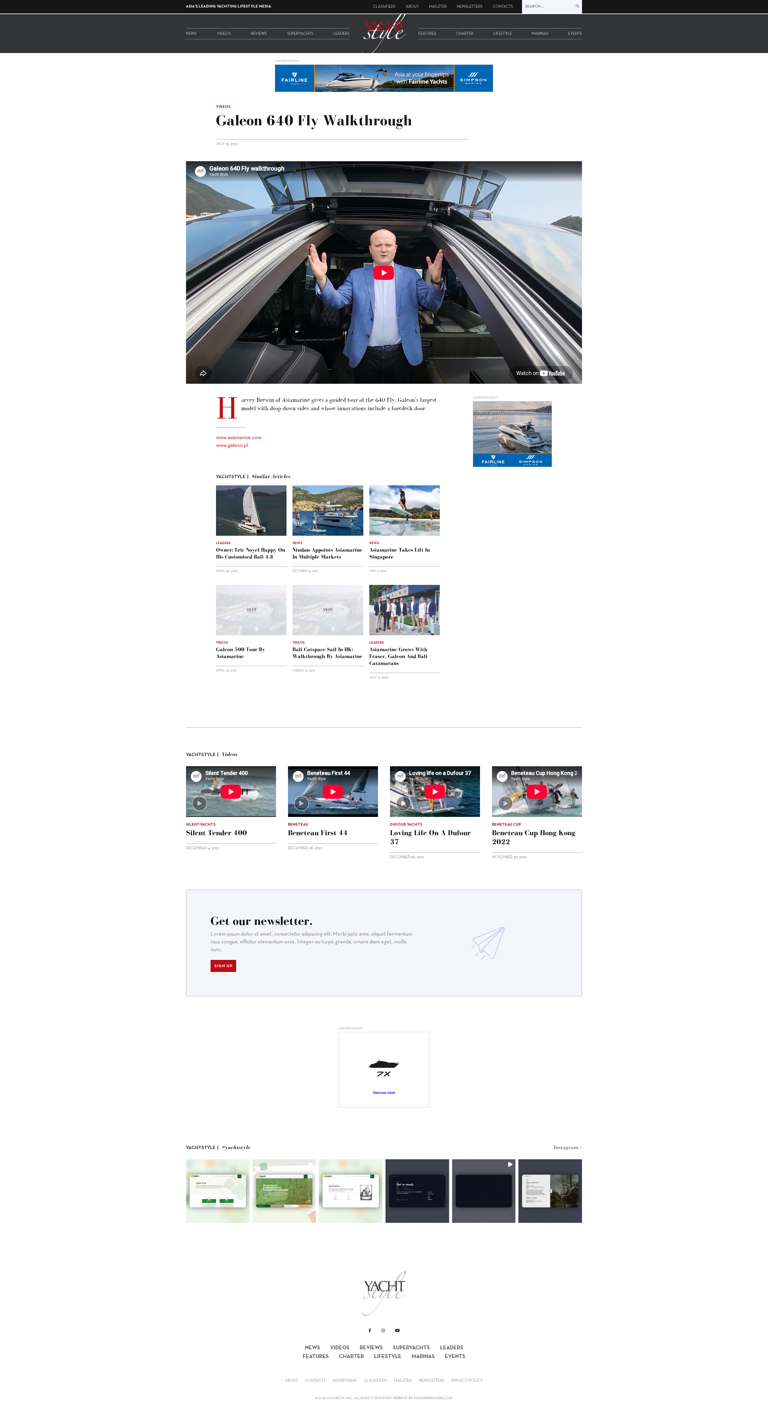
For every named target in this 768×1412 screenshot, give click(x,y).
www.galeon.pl (232, 445)
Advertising (345, 1381)
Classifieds (384, 7)
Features (427, 34)
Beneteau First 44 (318, 833)
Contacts (503, 7)
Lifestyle (503, 34)
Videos (224, 34)
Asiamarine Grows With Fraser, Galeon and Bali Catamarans (398, 656)
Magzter (438, 7)
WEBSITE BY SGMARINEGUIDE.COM (422, 1398)
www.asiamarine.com (239, 437)
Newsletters (469, 7)
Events (575, 34)
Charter (464, 34)
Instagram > (568, 1147)
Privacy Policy (467, 1381)
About (412, 7)
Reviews (259, 34)
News (191, 34)
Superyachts (300, 34)
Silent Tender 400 (216, 833)
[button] (218, 1191)
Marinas (540, 34)
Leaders (341, 34)
